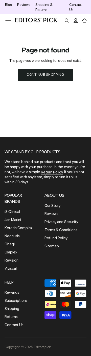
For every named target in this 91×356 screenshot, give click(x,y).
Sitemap (51, 246)
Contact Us (14, 325)
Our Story (52, 205)
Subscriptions (16, 300)
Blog (8, 5)
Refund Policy (55, 238)
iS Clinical (12, 211)
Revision (11, 260)
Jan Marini (13, 219)
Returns (11, 316)
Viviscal (11, 268)
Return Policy (52, 172)
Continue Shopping (45, 74)
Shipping (12, 308)
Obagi (10, 244)
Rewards (12, 292)
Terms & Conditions (60, 230)
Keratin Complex (19, 228)
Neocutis (12, 236)
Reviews (23, 5)
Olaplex (11, 252)
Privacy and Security (61, 222)
